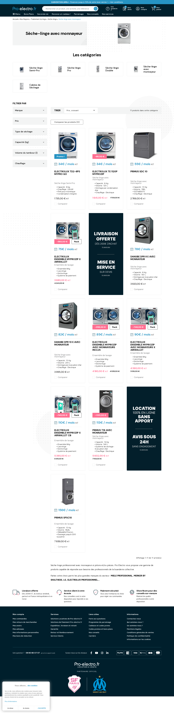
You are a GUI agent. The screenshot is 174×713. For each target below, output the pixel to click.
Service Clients (57, 636)
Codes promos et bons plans (101, 629)
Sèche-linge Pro (74, 69)
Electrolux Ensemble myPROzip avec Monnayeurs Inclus (104, 345)
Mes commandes (20, 619)
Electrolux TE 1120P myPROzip (104, 173)
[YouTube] (96, 653)
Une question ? (114, 8)
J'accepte (42, 708)
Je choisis (26, 708)
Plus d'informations (11, 701)
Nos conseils (94, 632)
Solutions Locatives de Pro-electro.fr (66, 619)
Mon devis (129, 8)
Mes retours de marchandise (25, 622)
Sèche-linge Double (112, 69)
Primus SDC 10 (138, 171)
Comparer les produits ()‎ (67, 122)
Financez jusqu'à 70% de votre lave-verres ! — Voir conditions (87, 2)
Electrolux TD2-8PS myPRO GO (67, 173)
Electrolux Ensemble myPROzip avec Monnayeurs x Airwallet (142, 345)
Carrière (92, 636)
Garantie (54, 629)
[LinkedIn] (107, 653)
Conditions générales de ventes (140, 632)
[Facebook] (91, 653)
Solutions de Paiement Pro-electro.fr (66, 622)
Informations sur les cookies (139, 639)
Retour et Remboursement (62, 632)
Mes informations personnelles (26, 632)
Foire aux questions (97, 619)
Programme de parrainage (100, 622)
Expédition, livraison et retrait (64, 626)
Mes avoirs (17, 626)
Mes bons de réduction (22, 636)
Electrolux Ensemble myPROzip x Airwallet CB (67, 433)
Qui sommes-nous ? (135, 622)
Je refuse (10, 708)
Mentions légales (134, 629)
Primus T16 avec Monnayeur (102, 431)
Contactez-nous (134, 619)
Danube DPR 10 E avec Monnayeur (67, 343)
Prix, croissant (81, 110)
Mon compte (144, 8)
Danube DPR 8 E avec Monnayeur (142, 258)
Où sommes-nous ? (135, 626)
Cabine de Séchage (34, 86)
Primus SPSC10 (63, 517)
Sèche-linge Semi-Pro (36, 69)
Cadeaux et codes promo (99, 626)
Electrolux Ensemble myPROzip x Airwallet (67, 259)
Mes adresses (18, 629)
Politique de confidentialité (138, 636)
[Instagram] (102, 653)
